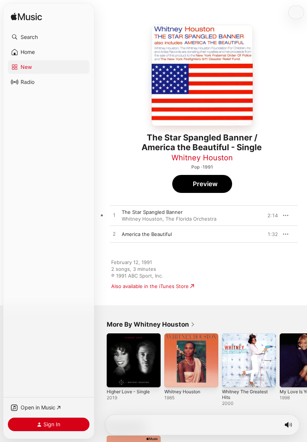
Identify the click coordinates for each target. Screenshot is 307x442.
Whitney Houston (202, 157)
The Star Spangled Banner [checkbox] (152, 212)
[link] (151, 324)
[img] (26, 17)
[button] (48, 37)
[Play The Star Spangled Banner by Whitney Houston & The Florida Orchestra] (114, 215)
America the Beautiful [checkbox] (147, 234)
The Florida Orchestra (190, 219)
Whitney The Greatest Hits (245, 394)
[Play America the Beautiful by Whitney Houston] (114, 234)
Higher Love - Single (128, 391)
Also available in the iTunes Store (150, 286)
